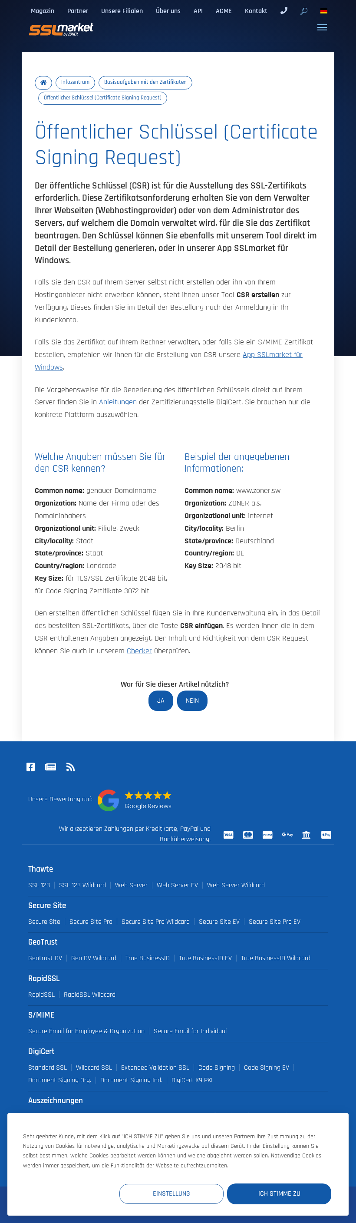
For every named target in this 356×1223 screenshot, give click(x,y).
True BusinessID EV (205, 958)
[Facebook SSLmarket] (30, 767)
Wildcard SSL (94, 1067)
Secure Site (44, 921)
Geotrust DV (45, 958)
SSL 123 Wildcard (82, 885)
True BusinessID (147, 958)
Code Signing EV (266, 1067)
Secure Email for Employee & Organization (86, 1031)
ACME (224, 10)
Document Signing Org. (59, 1080)
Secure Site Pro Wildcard (156, 921)
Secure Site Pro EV (274, 921)
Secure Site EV (219, 921)
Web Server (131, 885)
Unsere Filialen (122, 10)
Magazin (42, 10)
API (198, 10)
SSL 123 (39, 885)
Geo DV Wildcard (93, 958)
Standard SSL (47, 1067)
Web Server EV (177, 885)
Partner (77, 10)
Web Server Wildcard (236, 885)
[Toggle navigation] (322, 27)
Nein (192, 700)
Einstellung (171, 1193)
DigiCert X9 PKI (192, 1080)
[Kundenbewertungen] (134, 800)
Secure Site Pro (90, 921)
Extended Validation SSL (155, 1067)
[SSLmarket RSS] (70, 767)
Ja (161, 700)
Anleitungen (118, 402)
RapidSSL (41, 994)
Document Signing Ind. (131, 1080)
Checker (139, 651)
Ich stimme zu (279, 1193)
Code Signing (216, 1067)
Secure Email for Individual (190, 1031)
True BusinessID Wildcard (275, 958)
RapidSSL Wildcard (89, 994)
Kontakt (256, 10)
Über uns (168, 10)
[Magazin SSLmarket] (50, 767)
